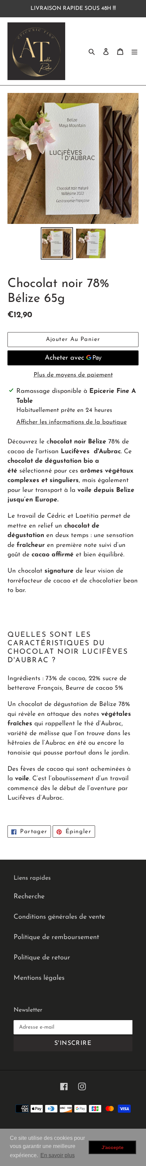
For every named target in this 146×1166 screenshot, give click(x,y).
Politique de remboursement (56, 937)
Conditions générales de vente (59, 917)
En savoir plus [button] (57, 1155)
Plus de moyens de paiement (73, 375)
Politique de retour (42, 957)
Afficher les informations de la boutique (71, 422)
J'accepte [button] (113, 1147)
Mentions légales (39, 978)
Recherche (29, 896)
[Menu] (134, 51)
